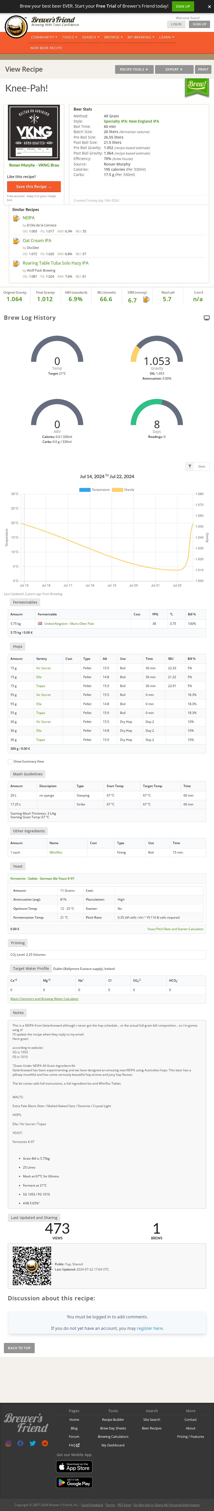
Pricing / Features (190, 1436)
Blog (74, 1428)
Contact (191, 1419)
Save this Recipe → (34, 186)
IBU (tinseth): (106, 292)
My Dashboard (113, 1445)
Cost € (198, 292)
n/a (198, 299)
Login (176, 24)
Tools (68, 37)
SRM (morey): (137, 292)
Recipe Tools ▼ (134, 69)
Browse (112, 37)
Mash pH (168, 292)
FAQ (72, 1445)
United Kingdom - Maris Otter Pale (69, 623)
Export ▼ (174, 69)
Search (89, 37)
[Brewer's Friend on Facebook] (20, 1444)
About (190, 1428)
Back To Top (19, 1348)
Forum (74, 1436)
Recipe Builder (113, 1419)
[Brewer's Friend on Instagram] (8, 1444)
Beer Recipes (152, 1428)
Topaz (40, 686)
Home (74, 1419)
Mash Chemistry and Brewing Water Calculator (44, 999)
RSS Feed (124, 1505)
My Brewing (139, 37)
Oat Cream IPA (37, 240)
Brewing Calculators (113, 1436)
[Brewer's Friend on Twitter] (32, 1444)
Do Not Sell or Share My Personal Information (167, 1505)
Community (42, 37)
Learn (165, 37)
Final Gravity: (45, 292)
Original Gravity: (15, 292)
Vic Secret (43, 668)
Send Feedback (92, 1505)
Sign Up (183, 6)
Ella (38, 677)
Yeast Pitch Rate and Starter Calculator (175, 929)
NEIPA (28, 218)
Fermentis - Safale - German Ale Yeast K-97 (42, 878)
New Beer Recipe (46, 47)
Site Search (151, 1419)
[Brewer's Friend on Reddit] (45, 1444)
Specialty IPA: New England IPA (131, 121)
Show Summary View (29, 761)
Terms (110, 1505)
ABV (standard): (76, 292)
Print (203, 69)
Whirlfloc (56, 852)
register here (150, 1328)
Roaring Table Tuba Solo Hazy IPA (55, 263)
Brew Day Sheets (113, 1428)
